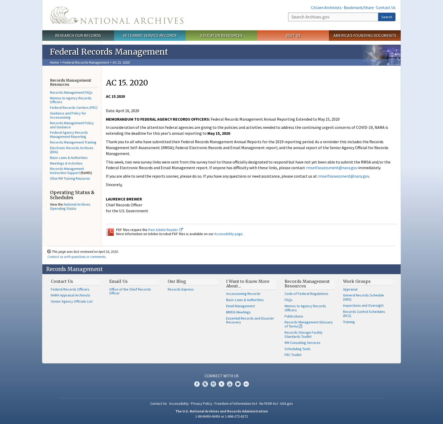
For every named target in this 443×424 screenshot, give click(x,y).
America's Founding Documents (365, 35)
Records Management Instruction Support (67, 170)
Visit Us (293, 35)
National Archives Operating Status (70, 206)
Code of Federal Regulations (306, 293)
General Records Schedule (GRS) (363, 297)
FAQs (289, 299)
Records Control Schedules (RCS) (364, 313)
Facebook (197, 384)
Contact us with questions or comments (76, 256)
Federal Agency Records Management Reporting (69, 134)
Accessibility (179, 403)
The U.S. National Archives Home (116, 15)
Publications (294, 316)
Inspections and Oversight (363, 305)
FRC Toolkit (293, 354)
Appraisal (350, 289)
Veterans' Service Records (150, 35)
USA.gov (286, 403)
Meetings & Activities (66, 163)
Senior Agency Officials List (72, 301)
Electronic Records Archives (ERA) (71, 150)
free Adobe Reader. (163, 229)
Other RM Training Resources (70, 178)
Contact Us (386, 7)
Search (386, 17)
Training (349, 322)
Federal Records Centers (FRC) (73, 107)
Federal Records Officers (70, 289)
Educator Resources (221, 35)
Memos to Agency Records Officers (71, 100)
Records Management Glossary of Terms (309, 324)
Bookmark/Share (359, 7)
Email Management (240, 306)
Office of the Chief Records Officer (130, 291)
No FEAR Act (268, 403)
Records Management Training (73, 142)
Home (54, 62)
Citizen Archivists (326, 7)
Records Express (181, 289)
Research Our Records (78, 35)
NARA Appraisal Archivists (70, 295)
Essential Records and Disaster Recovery (250, 320)
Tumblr (221, 384)
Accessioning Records (243, 293)
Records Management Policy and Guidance (72, 125)
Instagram (213, 384)
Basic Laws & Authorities (69, 157)
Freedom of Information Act (236, 403)
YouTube (230, 384)
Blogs (238, 384)
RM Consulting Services (302, 342)
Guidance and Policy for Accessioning (68, 115)
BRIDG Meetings (238, 312)
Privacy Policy (201, 403)
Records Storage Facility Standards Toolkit (304, 334)
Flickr (246, 384)
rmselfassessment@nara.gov (331, 167)
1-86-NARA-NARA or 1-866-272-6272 (221, 416)
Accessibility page (228, 234)
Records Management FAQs (71, 92)
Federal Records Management (86, 62)
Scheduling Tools (297, 348)
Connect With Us (222, 375)
